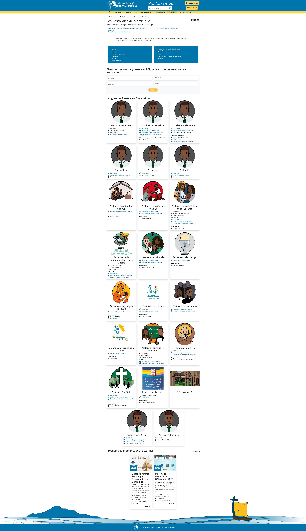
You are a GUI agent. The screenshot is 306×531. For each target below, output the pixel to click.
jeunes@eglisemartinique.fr (150, 311)
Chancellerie (121, 170)
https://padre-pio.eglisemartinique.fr (184, 355)
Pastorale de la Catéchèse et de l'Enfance (184, 207)
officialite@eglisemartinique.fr (182, 175)
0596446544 (177, 351)
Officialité (185, 170)
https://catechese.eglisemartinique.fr (184, 223)
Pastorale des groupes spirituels (121, 307)
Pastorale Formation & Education (153, 349)
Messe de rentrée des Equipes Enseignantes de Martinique (140, 477)
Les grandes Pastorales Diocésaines (167, 28)
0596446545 (177, 128)
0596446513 (113, 273)
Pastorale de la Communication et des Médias (121, 260)
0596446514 (177, 173)
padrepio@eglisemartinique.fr (182, 353)
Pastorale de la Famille (153, 257)
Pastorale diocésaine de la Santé (121, 349)
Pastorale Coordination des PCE (121, 207)
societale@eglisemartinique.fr (119, 397)
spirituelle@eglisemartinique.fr (119, 312)
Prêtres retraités (184, 392)
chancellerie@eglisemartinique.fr (120, 175)
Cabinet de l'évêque (185, 125)
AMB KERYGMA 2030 (121, 125)
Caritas (160, 53)
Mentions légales (148, 527)
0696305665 (113, 395)
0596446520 (177, 219)
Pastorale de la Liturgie (185, 257)
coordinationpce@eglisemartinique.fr (121, 211)
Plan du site (159, 527)
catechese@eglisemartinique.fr (183, 221)
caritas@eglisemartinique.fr (150, 211)
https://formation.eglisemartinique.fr (153, 363)
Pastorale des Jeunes (153, 306)
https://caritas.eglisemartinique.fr (152, 213)
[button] (118, 12)
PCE (159, 49)
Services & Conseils (169, 434)
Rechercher (153, 90)
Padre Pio (160, 57)
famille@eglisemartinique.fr (150, 260)
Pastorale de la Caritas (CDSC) (153, 207)
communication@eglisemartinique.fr (121, 275)
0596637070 (113, 132)
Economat (153, 170)
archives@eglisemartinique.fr (150, 130)
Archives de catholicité (153, 125)
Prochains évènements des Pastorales (119, 32)
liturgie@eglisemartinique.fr (182, 260)
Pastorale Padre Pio (185, 347)
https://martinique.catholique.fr (119, 277)
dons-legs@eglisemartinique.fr (135, 440)
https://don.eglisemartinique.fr (135, 442)
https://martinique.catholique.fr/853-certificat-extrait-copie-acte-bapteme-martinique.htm (151, 134)
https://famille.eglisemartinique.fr (152, 262)
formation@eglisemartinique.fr (151, 361)
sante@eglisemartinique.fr (118, 353)
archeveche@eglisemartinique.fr (119, 134)
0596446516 (113, 173)
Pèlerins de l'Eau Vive (153, 392)
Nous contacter (170, 527)
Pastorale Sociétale (121, 392)
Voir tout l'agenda (194, 451)
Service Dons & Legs (137, 434)
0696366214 (145, 309)
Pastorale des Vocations (184, 306)
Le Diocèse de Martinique (121, 17)
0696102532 (113, 319)
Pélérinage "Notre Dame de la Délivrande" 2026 (164, 476)
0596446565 (129, 438)
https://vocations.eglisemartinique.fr (184, 311)
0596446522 (145, 128)
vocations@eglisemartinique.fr (183, 309)
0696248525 (145, 397)
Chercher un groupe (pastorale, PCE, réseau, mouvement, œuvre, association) (127, 29)
